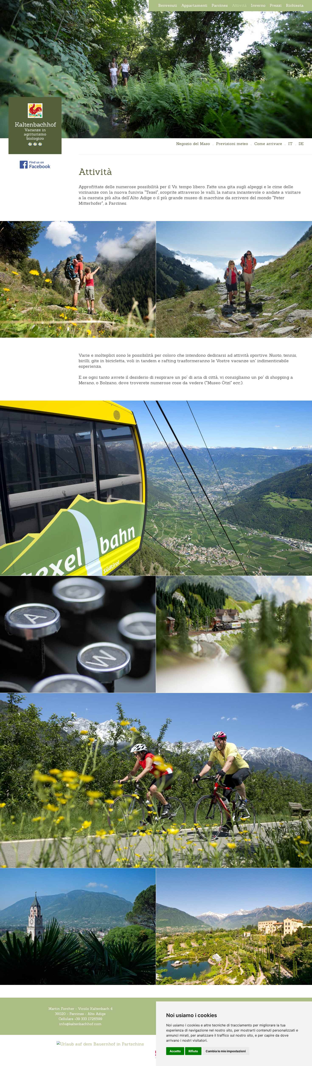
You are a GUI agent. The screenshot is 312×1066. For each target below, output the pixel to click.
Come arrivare (268, 143)
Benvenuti (167, 5)
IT (290, 143)
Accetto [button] (175, 1051)
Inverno (258, 5)
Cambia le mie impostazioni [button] (226, 1051)
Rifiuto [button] (193, 1051)
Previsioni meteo (232, 143)
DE (301, 143)
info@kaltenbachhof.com (80, 1024)
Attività (239, 5)
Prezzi (276, 5)
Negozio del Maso (193, 143)
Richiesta (295, 5)
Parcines (220, 5)
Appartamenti (194, 5)
